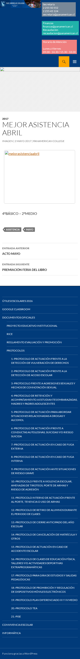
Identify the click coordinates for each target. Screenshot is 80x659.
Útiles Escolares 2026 (17, 301)
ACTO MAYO (15, 251)
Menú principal (74, 61)
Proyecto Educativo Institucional (32, 325)
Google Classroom (16, 309)
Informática (11, 633)
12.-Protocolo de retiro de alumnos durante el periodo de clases (44, 512)
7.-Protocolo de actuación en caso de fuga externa (42, 446)
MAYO (29, 229)
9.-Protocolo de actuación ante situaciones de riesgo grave (43, 471)
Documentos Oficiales (18, 317)
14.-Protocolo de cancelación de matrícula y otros (44, 536)
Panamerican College (48, 141)
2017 (5, 118)
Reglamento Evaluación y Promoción (34, 342)
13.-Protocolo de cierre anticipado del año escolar (42, 524)
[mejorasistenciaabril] (39, 177)
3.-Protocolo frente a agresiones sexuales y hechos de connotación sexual (43, 385)
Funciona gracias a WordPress (19, 653)
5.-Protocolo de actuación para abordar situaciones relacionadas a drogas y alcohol (41, 416)
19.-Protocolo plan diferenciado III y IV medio (44, 600)
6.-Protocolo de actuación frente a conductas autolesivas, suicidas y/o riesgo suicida (42, 432)
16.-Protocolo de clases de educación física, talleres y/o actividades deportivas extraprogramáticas (43, 563)
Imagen (7, 141)
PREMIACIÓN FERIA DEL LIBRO (24, 267)
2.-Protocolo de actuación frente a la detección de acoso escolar (39, 373)
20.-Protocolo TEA (24, 608)
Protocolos (15, 350)
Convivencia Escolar (17, 624)
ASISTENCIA (13, 229)
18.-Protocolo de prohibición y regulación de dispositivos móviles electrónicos (42, 589)
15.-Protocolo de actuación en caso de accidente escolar (39, 548)
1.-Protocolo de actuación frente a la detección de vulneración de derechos (40, 360)
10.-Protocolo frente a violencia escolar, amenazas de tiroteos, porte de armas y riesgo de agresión (41, 485)
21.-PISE (16, 616)
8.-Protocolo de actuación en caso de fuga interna (42, 458)
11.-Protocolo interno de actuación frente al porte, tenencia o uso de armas (43, 499)
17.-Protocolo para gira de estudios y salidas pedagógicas (43, 577)
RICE (10, 334)
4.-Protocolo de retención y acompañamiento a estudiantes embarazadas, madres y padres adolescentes (44, 399)
